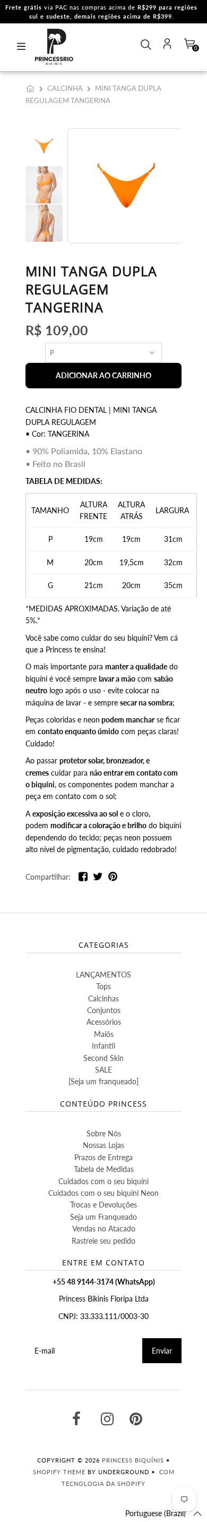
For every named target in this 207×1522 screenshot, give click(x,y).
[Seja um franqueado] (103, 1081)
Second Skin (103, 1057)
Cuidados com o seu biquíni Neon (103, 1192)
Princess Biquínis (133, 1460)
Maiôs (104, 1034)
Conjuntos (103, 1010)
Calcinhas (103, 998)
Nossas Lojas (103, 1145)
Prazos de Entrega (103, 1157)
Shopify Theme (59, 1471)
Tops (103, 986)
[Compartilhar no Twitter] (98, 878)
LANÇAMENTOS (103, 974)
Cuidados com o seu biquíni (103, 1181)
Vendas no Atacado (103, 1228)
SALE (103, 1069)
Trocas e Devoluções (103, 1204)
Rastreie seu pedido (103, 1240)
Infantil (103, 1045)
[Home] (32, 88)
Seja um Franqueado (103, 1216)
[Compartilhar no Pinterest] (112, 878)
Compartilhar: (48, 876)
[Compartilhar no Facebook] (83, 878)
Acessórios (104, 1021)
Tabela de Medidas (104, 1169)
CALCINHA (65, 88)
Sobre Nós (104, 1133)
